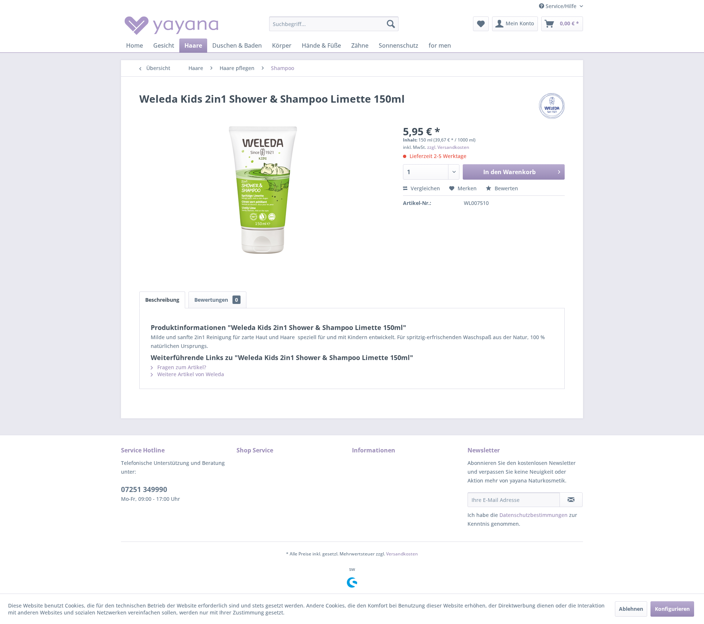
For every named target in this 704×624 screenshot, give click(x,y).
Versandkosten (402, 554)
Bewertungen (216, 299)
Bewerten (505, 188)
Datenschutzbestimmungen (533, 514)
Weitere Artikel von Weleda (190, 374)
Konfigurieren (672, 608)
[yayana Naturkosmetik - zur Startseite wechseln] (171, 25)
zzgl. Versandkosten (448, 147)
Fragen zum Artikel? (181, 367)
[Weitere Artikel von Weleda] (552, 106)
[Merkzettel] (481, 23)
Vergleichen (424, 188)
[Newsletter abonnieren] (571, 499)
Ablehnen (631, 608)
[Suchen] (391, 23)
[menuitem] (334, 23)
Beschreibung (162, 299)
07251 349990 (144, 489)
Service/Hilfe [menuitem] (561, 6)
